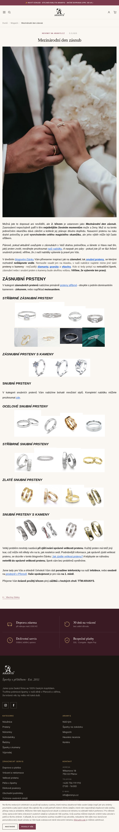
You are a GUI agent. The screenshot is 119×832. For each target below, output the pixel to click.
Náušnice (7, 721)
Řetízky (6, 742)
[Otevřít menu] (4, 12)
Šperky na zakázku (73, 727)
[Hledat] (9, 12)
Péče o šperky (9, 783)
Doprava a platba (11, 767)
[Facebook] (14, 705)
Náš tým (67, 721)
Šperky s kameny (11, 747)
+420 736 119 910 (72, 783)
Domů (5, 23)
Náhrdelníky (8, 737)
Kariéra (66, 742)
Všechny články (13, 597)
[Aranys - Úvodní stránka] (59, 12)
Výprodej (7, 752)
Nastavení (10, 827)
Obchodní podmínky (12, 793)
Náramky (7, 732)
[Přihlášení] (109, 12)
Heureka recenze (71, 737)
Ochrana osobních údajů (15, 798)
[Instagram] (5, 705)
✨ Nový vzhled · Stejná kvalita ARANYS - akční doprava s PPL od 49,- (59, 3)
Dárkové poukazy (11, 788)
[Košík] (115, 12)
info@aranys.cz (71, 795)
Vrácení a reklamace (13, 772)
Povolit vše (27, 827)
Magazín (14, 23)
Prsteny (6, 727)
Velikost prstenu (10, 777)
